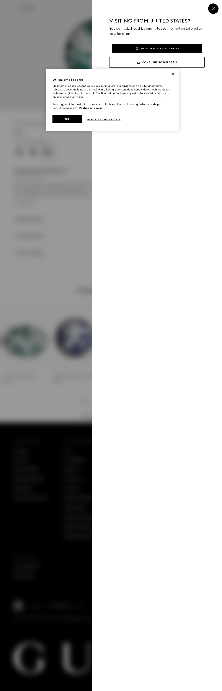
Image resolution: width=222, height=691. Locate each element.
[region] (112, 100)
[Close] (213, 8)
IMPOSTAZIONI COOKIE (104, 119)
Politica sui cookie (90, 108)
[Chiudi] (173, 74)
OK (67, 119)
